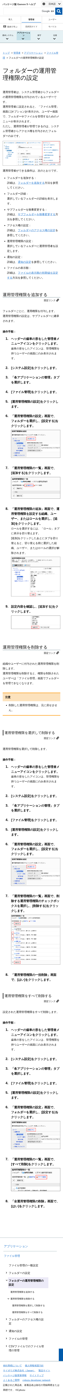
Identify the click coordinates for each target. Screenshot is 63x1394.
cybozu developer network (36, 1380)
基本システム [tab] (7, 35)
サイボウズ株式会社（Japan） (19, 1370)
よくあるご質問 (11, 1380)
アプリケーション (33, 52)
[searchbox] (29, 11)
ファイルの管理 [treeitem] (18, 1338)
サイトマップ (37, 1375)
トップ (6, 52)
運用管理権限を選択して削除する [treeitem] (28, 1305)
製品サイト (44, 1370)
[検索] (58, 11)
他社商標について (12, 1365)
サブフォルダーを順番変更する (36, 214)
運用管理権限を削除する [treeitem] (22, 1298)
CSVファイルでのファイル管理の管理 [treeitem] (26, 1348)
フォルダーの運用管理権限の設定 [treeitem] (26, 1282)
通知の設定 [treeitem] (15, 1331)
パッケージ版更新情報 (15, 1375)
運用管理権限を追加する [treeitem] (22, 1292)
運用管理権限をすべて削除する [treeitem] (27, 1312)
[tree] (30, 1308)
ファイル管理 (12, 1255)
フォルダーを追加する (31, 182)
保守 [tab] (39, 35)
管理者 (16, 52)
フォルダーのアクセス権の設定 (36, 230)
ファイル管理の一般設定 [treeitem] (23, 1265)
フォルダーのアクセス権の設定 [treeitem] (26, 1321)
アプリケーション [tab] (23, 34)
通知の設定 (24, 262)
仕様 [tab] (55, 35)
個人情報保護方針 (34, 1365)
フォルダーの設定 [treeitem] (19, 1273)
